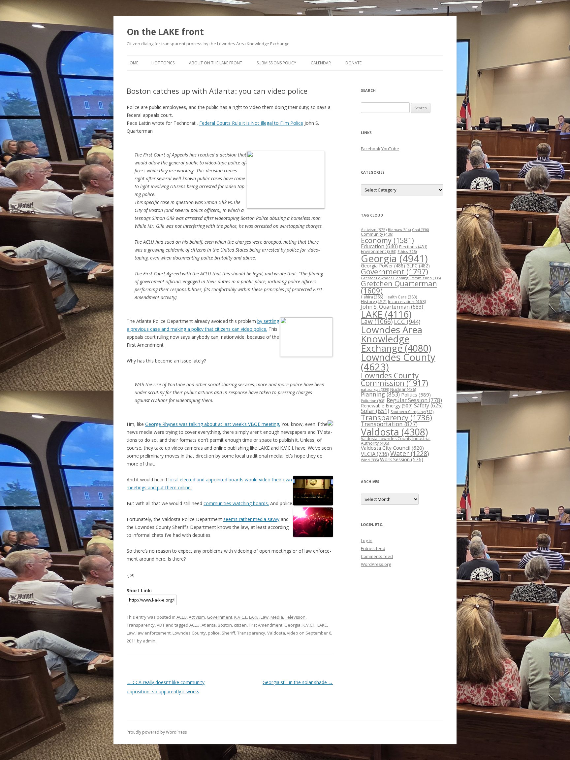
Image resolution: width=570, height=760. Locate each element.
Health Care (401, 297)
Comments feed (377, 556)
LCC (407, 321)
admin (149, 641)
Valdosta (276, 633)
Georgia (292, 625)
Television (295, 617)
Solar (375, 411)
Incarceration (407, 301)
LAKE (254, 617)
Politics (416, 394)
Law (265, 617)
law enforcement (154, 633)
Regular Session (414, 400)
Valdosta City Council (392, 447)
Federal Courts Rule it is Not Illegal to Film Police (251, 123)
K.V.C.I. (240, 617)
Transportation (389, 424)
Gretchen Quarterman (399, 287)
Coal (420, 229)
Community (377, 234)
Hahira (372, 296)
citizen (240, 625)
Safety (428, 405)
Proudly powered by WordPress (157, 732)
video (292, 633)
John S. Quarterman (392, 306)
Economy (387, 240)
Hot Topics (162, 63)
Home (132, 63)
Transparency (141, 625)
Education (379, 246)
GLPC (418, 265)
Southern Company (412, 411)
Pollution (373, 400)
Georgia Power (383, 265)
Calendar (321, 63)
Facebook (370, 149)
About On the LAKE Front (215, 63)
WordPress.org (376, 564)
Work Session (401, 459)
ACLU (181, 617)
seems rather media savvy (251, 519)
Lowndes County (189, 633)
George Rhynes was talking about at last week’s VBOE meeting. (212, 424)
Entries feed (373, 548)
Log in (366, 540)
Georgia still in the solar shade (298, 682)
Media (276, 617)
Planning (380, 394)
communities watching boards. (236, 503)
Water (409, 453)
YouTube (390, 149)
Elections (413, 247)
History (374, 301)
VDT (161, 625)
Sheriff (228, 633)
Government (219, 617)
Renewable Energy (387, 405)
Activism (197, 617)
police (214, 633)
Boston (225, 625)
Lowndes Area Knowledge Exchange (396, 338)
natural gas (375, 389)
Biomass (399, 229)
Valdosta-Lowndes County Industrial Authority (395, 441)
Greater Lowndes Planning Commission (401, 277)
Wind (370, 459)
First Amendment (265, 625)
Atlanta (209, 625)
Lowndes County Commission (394, 379)
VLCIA (375, 454)
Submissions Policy (276, 63)
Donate (353, 63)
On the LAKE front (165, 32)
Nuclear (403, 389)
